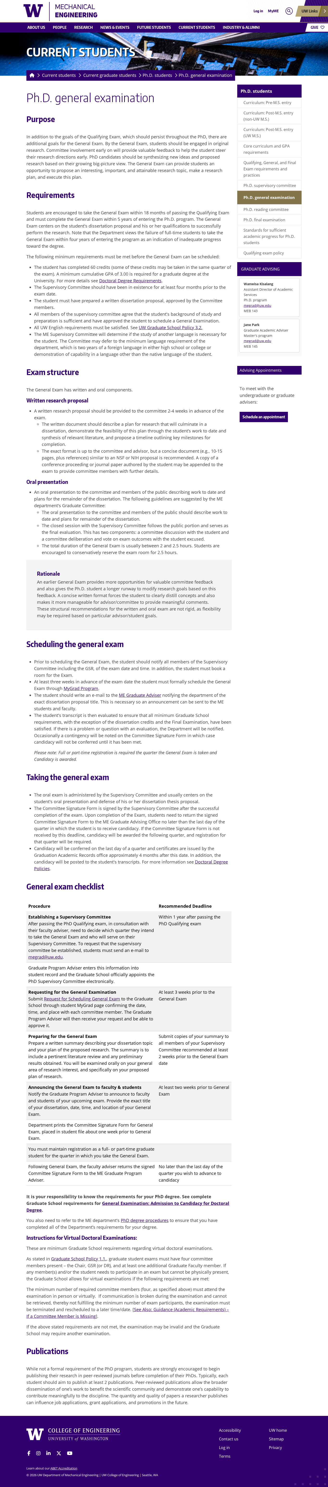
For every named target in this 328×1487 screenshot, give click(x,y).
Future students (154, 27)
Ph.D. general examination (205, 75)
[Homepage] (31, 75)
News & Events (114, 27)
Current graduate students (109, 75)
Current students (197, 27)
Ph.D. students (157, 75)
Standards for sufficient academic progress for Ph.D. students (269, 236)
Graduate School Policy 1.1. (78, 1259)
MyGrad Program (81, 688)
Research (83, 27)
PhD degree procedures (145, 1220)
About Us (36, 27)
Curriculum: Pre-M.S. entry (267, 102)
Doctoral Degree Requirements (130, 281)
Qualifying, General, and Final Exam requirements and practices (269, 169)
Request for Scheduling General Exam (82, 999)
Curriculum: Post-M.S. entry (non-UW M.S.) (268, 116)
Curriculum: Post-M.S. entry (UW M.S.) (268, 132)
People (60, 27)
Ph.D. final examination (264, 219)
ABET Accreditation (63, 1468)
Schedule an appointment (264, 416)
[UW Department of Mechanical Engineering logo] (129, 11)
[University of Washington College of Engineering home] (73, 1435)
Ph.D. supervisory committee (269, 185)
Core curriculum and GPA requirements (266, 149)
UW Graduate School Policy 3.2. (170, 327)
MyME (273, 11)
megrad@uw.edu (45, 957)
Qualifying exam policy (263, 253)
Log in (258, 11)
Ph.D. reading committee (266, 209)
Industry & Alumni (241, 27)
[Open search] (289, 11)
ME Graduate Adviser (140, 695)
